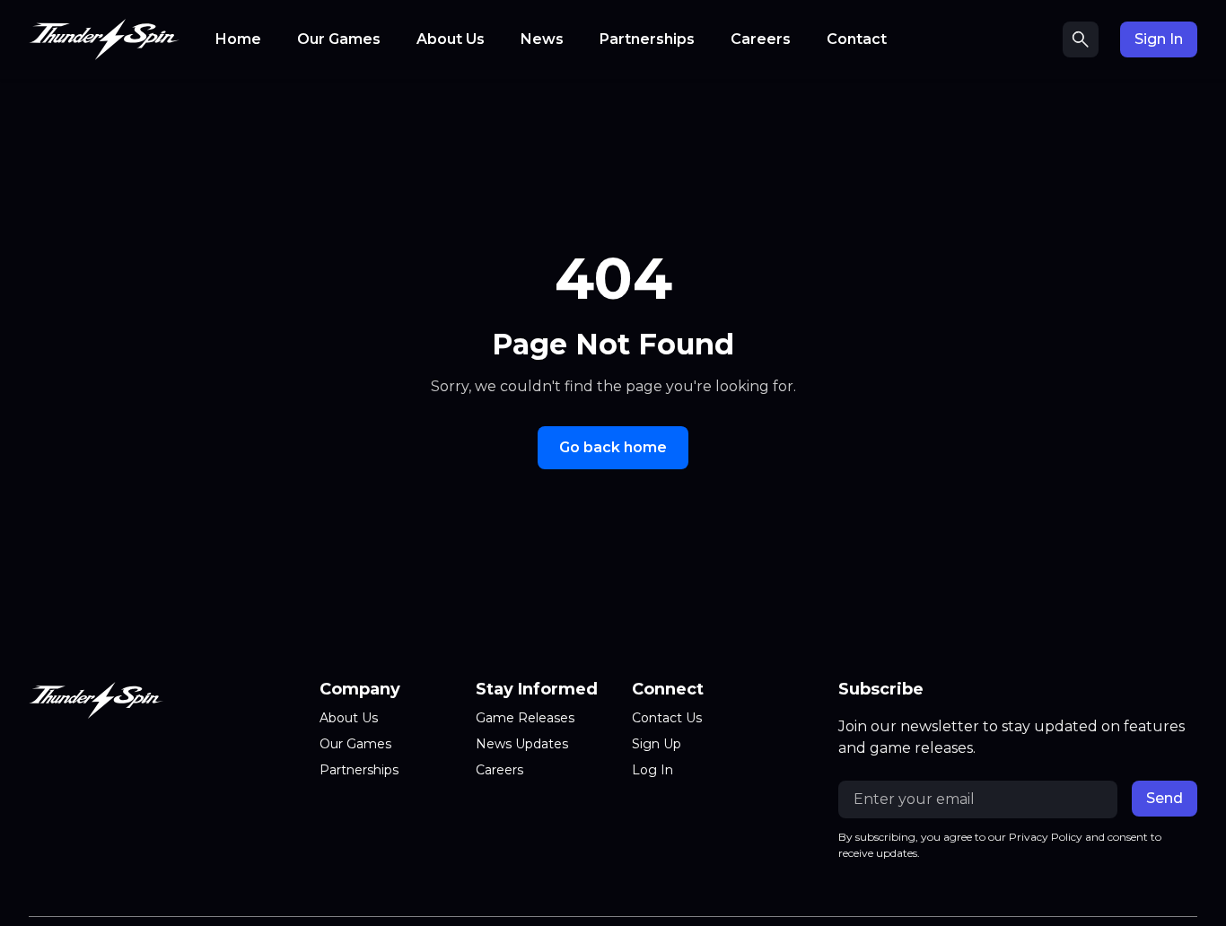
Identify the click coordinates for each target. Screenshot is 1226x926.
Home (238, 39)
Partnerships (647, 39)
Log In (652, 770)
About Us (450, 39)
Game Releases (525, 718)
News (542, 39)
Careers (761, 39)
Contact (857, 39)
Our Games (339, 39)
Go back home (613, 447)
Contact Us (667, 718)
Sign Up (656, 744)
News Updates (522, 744)
